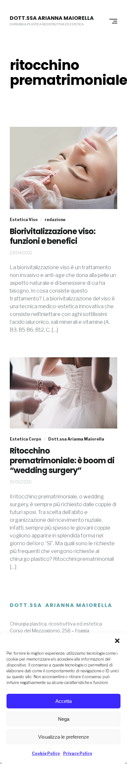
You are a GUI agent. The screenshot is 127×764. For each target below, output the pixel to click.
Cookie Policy (46, 753)
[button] (117, 641)
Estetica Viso (24, 219)
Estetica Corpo (25, 439)
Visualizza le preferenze (63, 737)
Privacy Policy (77, 753)
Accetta (63, 701)
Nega (63, 719)
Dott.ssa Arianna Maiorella (52, 18)
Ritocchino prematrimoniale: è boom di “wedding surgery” (62, 460)
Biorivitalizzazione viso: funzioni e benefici (52, 236)
